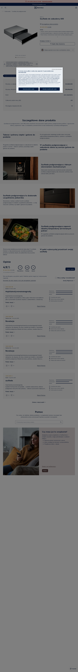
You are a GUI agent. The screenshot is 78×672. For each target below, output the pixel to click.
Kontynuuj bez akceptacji (57, 69)
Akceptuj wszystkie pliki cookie (50, 89)
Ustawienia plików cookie (28, 89)
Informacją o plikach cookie (39, 83)
